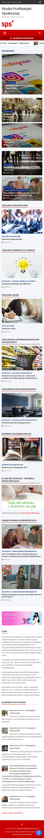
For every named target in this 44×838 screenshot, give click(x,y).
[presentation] (37, 50)
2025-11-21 (11, 91)
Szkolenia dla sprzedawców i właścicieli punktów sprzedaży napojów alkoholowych (19, 377)
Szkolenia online (8, 326)
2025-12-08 (9, 145)
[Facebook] (22, 824)
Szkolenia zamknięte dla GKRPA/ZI (24, 281)
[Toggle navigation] (5, 33)
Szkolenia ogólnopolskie (11, 236)
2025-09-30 (7, 600)
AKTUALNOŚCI (8, 51)
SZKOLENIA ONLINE (10, 295)
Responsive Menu (39, 2)
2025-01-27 (7, 242)
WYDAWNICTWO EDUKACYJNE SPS (16, 434)
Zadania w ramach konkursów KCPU (16, 190)
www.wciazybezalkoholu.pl (30, 513)
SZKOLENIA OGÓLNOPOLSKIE (15, 205)
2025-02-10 (7, 287)
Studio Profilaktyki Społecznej (27, 828)
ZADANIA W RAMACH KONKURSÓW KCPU (19, 520)
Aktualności (10, 82)
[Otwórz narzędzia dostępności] (39, 833)
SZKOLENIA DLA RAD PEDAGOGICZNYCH (19, 389)
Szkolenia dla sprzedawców (22, 373)
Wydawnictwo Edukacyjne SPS (12, 465)
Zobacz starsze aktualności (12, 813)
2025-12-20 (9, 119)
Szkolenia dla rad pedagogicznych (24, 420)
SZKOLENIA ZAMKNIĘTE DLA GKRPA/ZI (18, 250)
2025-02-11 (7, 381)
